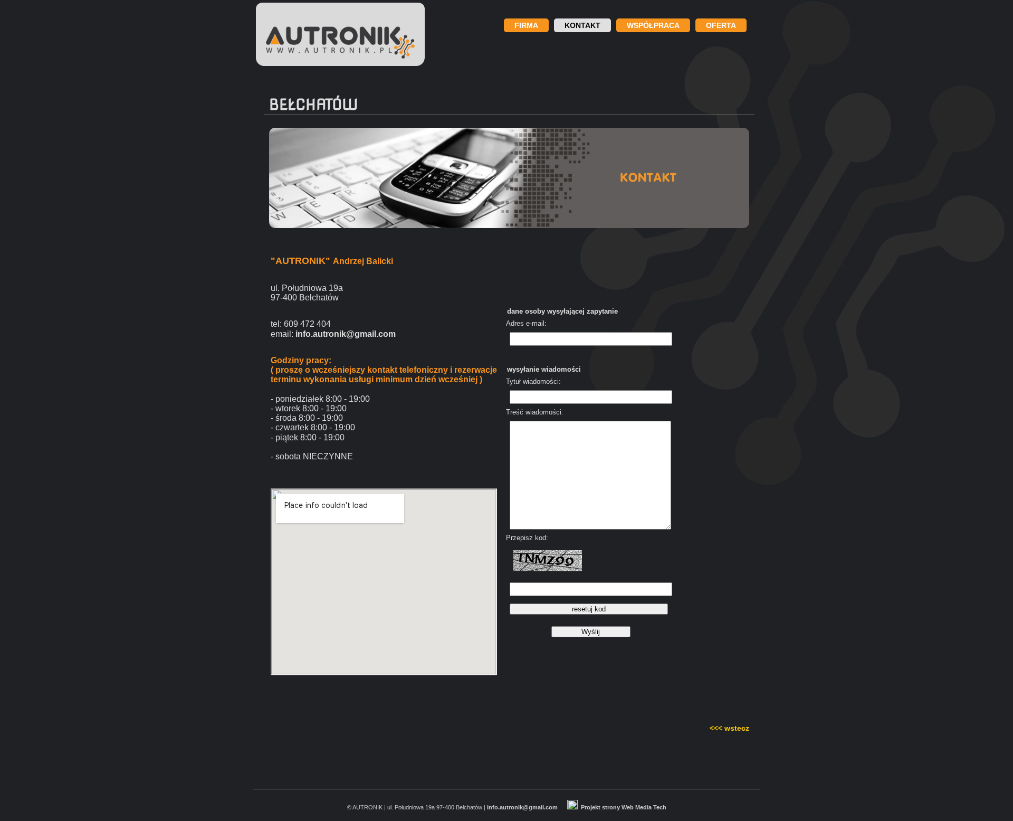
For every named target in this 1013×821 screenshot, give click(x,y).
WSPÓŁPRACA (653, 25)
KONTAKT (582, 25)
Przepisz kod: (527, 538)
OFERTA (721, 25)
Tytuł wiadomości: (533, 381)
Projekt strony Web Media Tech (623, 807)
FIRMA (526, 25)
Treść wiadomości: (534, 412)
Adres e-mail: (526, 323)
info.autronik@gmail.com (522, 807)
